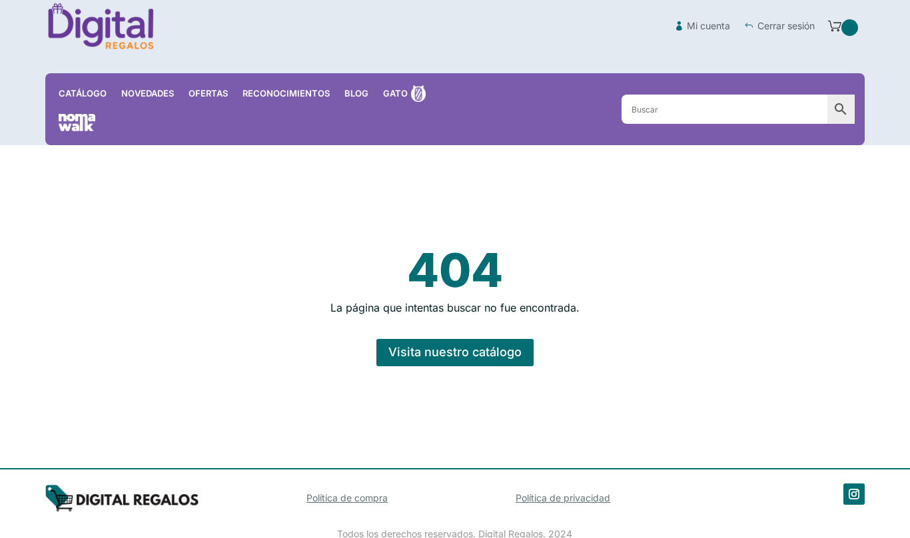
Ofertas (208, 94)
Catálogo (83, 94)
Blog (356, 94)
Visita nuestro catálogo (455, 352)
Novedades (147, 94)
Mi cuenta (708, 25)
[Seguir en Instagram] (854, 494)
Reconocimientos (286, 94)
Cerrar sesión (786, 25)
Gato (395, 94)
